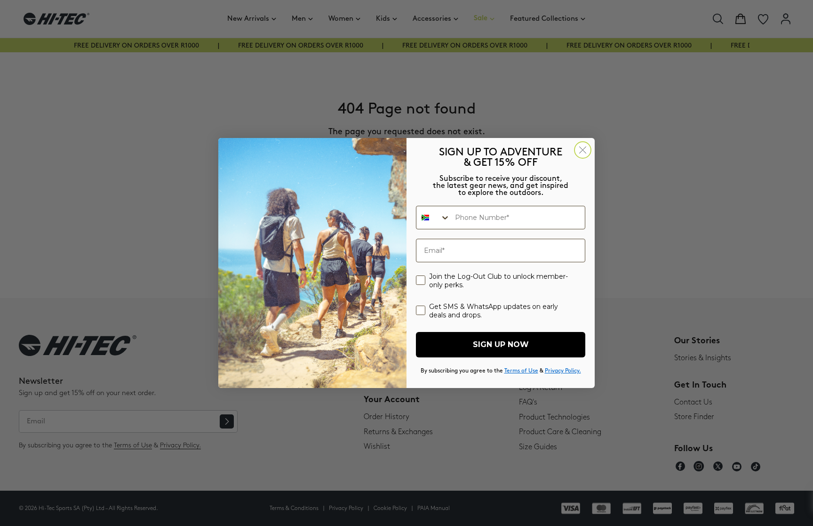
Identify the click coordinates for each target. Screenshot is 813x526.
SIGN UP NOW (501, 344)
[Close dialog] (582, 150)
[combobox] (433, 217)
